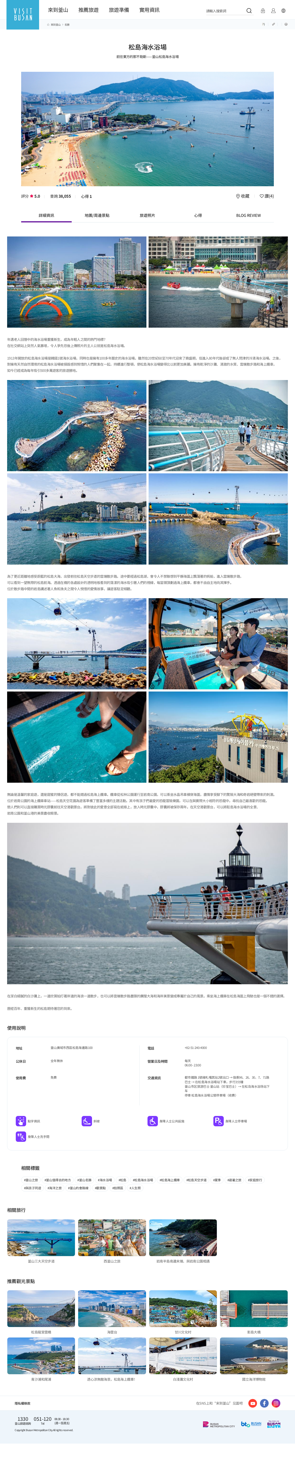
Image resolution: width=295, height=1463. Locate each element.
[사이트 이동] (252, 1403)
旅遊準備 (119, 9)
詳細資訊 (46, 215)
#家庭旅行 (255, 1180)
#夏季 (217, 1180)
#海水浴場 (105, 1180)
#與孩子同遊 (32, 1188)
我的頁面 (273, 11)
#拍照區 (117, 1188)
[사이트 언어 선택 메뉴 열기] (283, 11)
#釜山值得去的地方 (57, 1180)
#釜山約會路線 (78, 1188)
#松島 (122, 1180)
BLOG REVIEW (248, 215)
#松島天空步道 (196, 1180)
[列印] (286, 23)
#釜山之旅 (31, 1180)
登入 (263, 11)
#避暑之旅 (234, 1180)
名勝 (67, 24)
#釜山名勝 (84, 1180)
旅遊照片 (147, 215)
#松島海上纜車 (170, 1180)
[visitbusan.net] (22, 19)
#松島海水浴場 (143, 1180)
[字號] (263, 23)
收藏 (245, 196)
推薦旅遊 (88, 9)
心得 (86, 196)
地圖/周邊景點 (97, 215)
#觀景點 (100, 1188)
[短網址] (274, 23)
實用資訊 (149, 9)
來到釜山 (58, 9)
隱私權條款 (22, 1403)
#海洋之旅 (55, 1188)
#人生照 (135, 1188)
